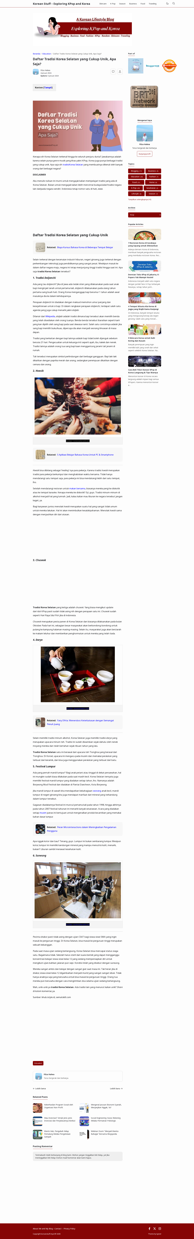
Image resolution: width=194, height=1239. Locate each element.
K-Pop (112, 3)
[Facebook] (149, 1229)
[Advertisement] (78, 211)
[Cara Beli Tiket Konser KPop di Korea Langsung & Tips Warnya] (144, 366)
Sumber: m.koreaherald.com (78, 924)
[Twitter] (154, 1229)
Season (122, 3)
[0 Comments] (113, 71)
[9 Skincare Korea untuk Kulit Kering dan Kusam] (144, 334)
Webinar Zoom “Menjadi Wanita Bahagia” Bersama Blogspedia (104, 1132)
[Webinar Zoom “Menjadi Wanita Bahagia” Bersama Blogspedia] (84, 1138)
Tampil (48, 87)
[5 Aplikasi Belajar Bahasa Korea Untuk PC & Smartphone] (40, 458)
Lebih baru (115, 1088)
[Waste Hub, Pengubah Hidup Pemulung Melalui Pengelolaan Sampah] (37, 1138)
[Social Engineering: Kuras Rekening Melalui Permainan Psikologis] (84, 1125)
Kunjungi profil (144, 154)
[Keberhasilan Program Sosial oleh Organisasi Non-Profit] (37, 1112)
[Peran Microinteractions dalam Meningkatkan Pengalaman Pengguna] (40, 832)
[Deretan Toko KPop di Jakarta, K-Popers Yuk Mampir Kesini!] (144, 271)
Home (152, 182)
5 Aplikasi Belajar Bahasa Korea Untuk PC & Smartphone (85, 454)
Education (38, 1063)
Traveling (152, 3)
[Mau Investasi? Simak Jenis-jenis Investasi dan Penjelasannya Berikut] (37, 1125)
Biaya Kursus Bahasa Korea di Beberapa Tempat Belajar (85, 247)
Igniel (159, 1234)
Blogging (134, 171)
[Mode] (167, 3)
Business (133, 3)
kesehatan (151, 188)
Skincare (103, 3)
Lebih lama (40, 1088)
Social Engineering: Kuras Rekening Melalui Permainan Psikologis (105, 1119)
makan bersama (77, 488)
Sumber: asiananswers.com (78, 708)
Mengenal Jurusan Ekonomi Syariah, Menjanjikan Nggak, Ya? (106, 1106)
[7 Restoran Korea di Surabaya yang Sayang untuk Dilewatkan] (144, 239)
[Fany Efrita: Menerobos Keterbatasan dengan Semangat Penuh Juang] (40, 726)
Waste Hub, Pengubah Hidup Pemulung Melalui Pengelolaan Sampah (57, 1134)
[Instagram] (159, 1229)
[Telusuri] (173, 3)
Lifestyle (135, 193)
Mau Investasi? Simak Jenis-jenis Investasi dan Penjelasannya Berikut (59, 1119)
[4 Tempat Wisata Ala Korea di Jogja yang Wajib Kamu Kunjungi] (144, 302)
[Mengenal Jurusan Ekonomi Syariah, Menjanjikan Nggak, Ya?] (84, 1112)
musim (43, 812)
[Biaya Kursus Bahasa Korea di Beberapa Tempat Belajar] (40, 251)
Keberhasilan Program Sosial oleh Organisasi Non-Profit (58, 1106)
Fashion (152, 176)
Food (143, 3)
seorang (97, 790)
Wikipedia (50, 316)
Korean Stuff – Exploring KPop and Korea (61, 4)
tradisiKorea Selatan (73, 164)
